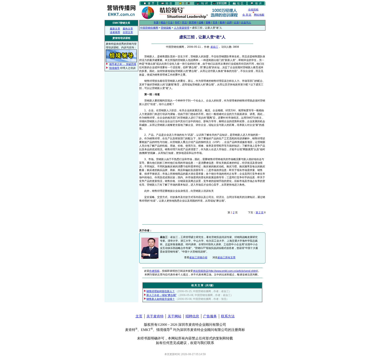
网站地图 (259, 14)
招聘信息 (192, 316)
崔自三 (214, 46)
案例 (222, 22)
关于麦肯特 (155, 316)
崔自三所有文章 (227, 257)
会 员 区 (246, 14)
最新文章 (115, 28)
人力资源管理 (181, 27)
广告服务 (210, 316)
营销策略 (166, 27)
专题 (156, 22)
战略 (201, 22)
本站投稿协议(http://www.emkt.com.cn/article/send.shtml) (225, 270)
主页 (139, 316)
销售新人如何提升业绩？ (160, 299)
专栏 (177, 22)
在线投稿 (253, 9)
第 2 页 (260, 212)
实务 (215, 22)
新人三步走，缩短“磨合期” (161, 295)
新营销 (193, 22)
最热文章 (128, 28)
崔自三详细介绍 (198, 257)
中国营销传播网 (149, 27)
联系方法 (228, 316)
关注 (184, 22)
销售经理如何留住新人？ (160, 291)
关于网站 (174, 316)
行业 (170, 22)
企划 (236, 22)
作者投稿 (154, 270)
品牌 (229, 22)
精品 (163, 22)
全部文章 (128, 32)
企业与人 (246, 22)
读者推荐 (115, 32)
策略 (208, 22)
